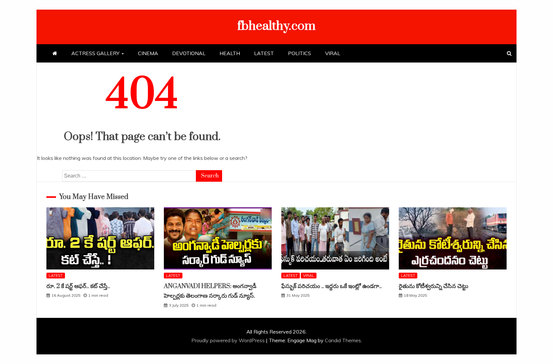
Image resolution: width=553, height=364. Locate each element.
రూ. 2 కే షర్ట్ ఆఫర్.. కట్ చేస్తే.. (78, 286)
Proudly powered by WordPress (228, 340)
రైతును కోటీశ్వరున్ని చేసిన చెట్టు (433, 286)
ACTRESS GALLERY (95, 53)
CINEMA (148, 53)
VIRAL (332, 53)
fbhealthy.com (276, 26)
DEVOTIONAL (188, 53)
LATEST (264, 53)
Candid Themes (343, 340)
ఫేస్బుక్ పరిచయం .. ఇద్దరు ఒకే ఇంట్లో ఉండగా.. (331, 286)
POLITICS (299, 53)
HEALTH (230, 53)
